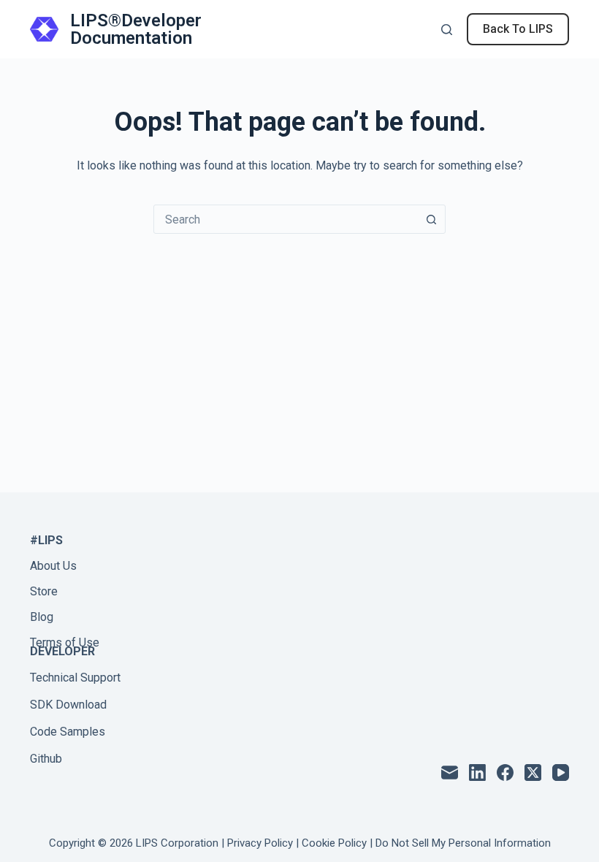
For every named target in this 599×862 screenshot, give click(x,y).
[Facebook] (505, 772)
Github (46, 759)
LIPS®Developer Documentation (136, 29)
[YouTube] (560, 772)
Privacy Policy (260, 843)
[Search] (446, 29)
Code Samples (67, 732)
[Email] (449, 772)
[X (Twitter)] (532, 772)
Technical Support (75, 677)
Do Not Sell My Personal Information (463, 843)
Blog (41, 617)
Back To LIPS (518, 29)
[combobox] (285, 219)
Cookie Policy (334, 843)
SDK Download (68, 705)
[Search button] (431, 219)
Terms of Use (64, 642)
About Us (53, 566)
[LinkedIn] (477, 772)
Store (44, 591)
